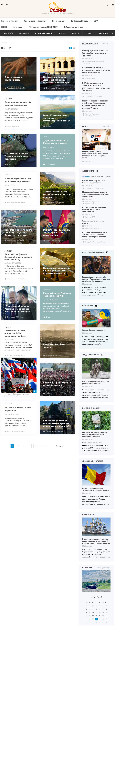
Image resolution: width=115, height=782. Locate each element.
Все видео (106, 126)
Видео (4, 27)
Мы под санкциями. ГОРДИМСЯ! (43, 27)
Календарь (103, 33)
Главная (4, 43)
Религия (89, 33)
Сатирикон (18, 27)
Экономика (24, 33)
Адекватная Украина (43, 33)
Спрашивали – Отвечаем (35, 21)
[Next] (111, 33)
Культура (75, 33)
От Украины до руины (73, 27)
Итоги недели (58, 21)
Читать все (105, 43)
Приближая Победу (79, 21)
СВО (96, 21)
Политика (8, 33)
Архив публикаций (103, 567)
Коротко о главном (9, 21)
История (62, 33)
